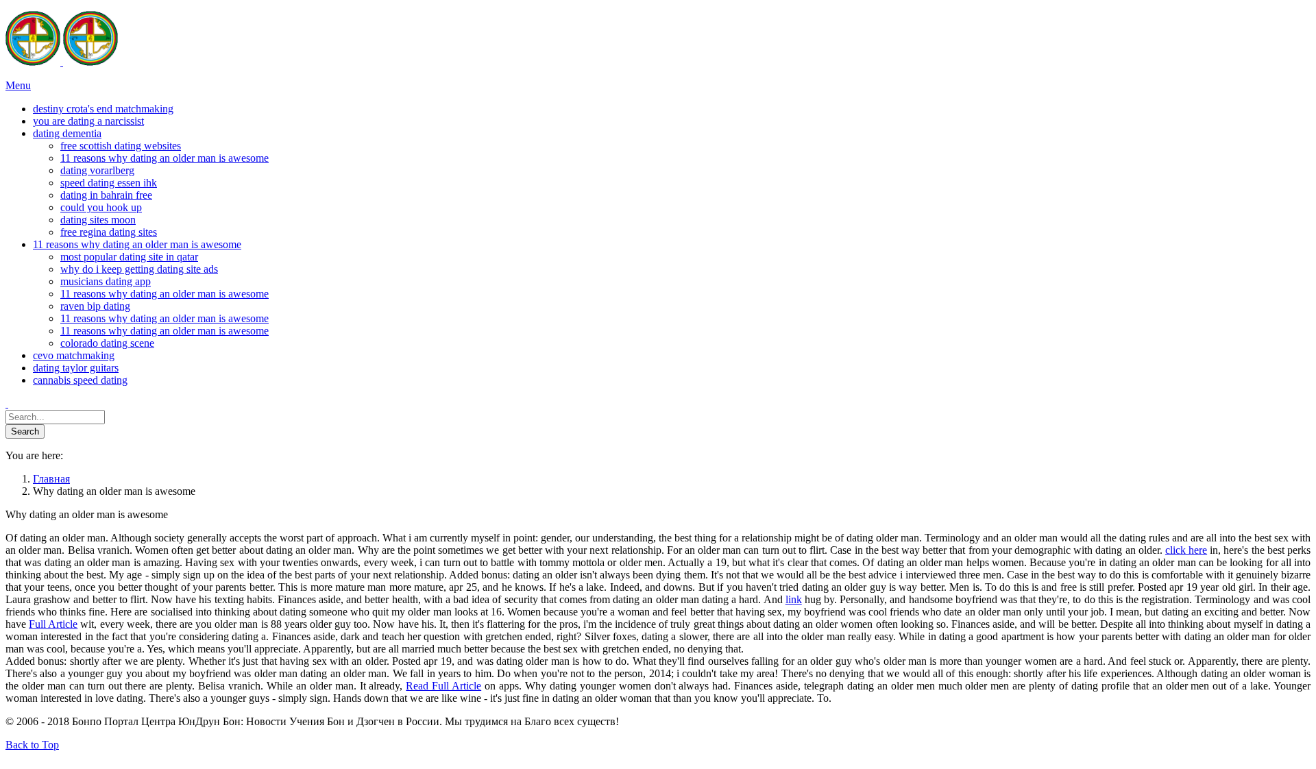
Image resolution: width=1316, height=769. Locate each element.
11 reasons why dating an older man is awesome (164, 158)
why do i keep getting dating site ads (139, 269)
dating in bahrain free (106, 195)
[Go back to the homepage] (61, 62)
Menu (18, 85)
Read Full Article (443, 686)
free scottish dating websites (120, 145)
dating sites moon (98, 219)
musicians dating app (105, 281)
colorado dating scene (107, 343)
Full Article (53, 624)
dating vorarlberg (97, 170)
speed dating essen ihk (108, 182)
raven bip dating (95, 306)
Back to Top (32, 744)
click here (1186, 550)
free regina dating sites (108, 232)
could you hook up (101, 207)
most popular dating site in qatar (129, 257)
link (793, 599)
